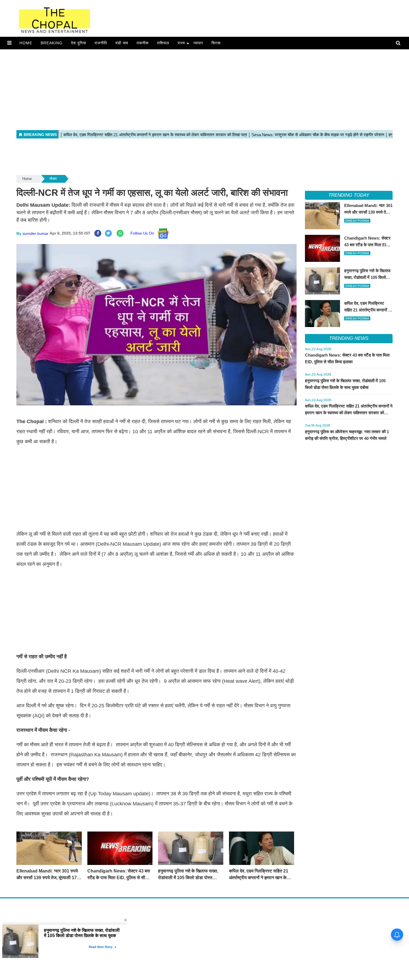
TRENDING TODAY (348, 195)
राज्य (181, 43)
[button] (9, 43)
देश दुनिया (78, 43)
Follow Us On (143, 233)
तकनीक (143, 43)
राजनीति (101, 43)
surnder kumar (35, 233)
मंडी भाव (121, 43)
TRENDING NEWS (348, 338)
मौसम (53, 179)
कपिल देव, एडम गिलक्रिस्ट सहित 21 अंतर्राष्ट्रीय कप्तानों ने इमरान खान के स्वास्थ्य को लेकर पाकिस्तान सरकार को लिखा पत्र (349, 413)
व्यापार (198, 43)
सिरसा (216, 43)
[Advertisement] (167, 88)
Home (25, 43)
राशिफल (163, 43)
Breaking (52, 43)
